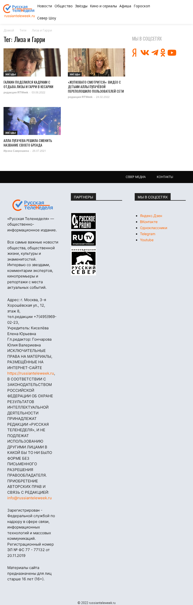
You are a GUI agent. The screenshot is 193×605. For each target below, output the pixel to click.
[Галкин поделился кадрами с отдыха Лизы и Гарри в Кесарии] (32, 62)
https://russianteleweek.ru (30, 373)
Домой (9, 30)
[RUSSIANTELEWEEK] (19, 8)
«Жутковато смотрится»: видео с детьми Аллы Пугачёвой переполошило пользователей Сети (96, 86)
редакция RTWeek (16, 92)
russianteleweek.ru (19, 16)
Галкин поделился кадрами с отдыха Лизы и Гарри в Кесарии (28, 84)
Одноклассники (153, 228)
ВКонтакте (149, 222)
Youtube (147, 240)
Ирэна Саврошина (16, 151)
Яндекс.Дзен (151, 215)
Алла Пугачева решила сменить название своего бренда (28, 143)
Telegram (147, 234)
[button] (174, 12)
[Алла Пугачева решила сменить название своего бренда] (32, 121)
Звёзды (10, 74)
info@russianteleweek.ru (29, 497)
